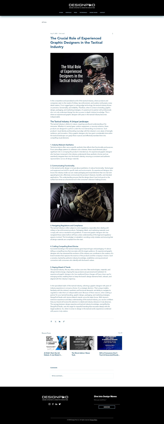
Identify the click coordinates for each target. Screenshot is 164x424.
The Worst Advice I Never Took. (81, 354)
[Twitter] (59, 404)
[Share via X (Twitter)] (55, 321)
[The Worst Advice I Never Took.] (82, 343)
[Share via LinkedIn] (59, 321)
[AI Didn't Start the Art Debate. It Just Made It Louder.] (54, 343)
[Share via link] (64, 321)
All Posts (44, 22)
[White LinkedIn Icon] (56, 404)
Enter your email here (100, 399)
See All (120, 333)
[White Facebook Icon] (53, 404)
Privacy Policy (93, 419)
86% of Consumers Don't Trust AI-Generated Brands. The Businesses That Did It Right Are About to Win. (109, 354)
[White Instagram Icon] (49, 404)
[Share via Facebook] (51, 321)
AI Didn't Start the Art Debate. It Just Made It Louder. (52, 354)
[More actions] (113, 33)
